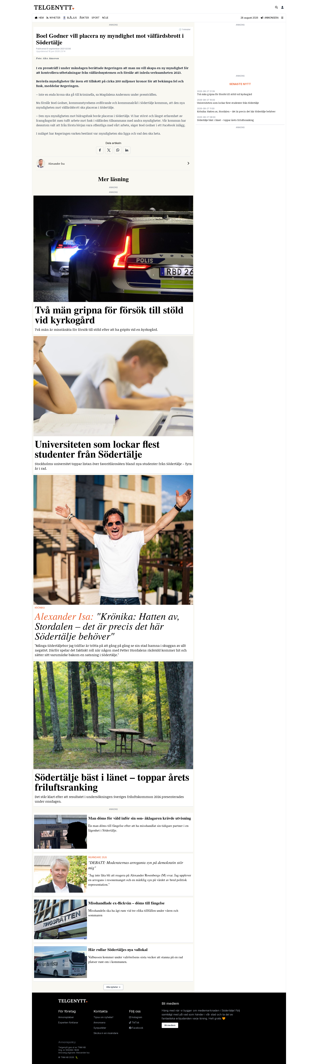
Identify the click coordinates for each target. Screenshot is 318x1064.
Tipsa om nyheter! (103, 1017)
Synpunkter (100, 1027)
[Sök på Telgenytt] (276, 7)
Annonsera (99, 1022)
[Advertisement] (240, 50)
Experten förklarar (68, 1022)
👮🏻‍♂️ (70, 17)
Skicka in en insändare (106, 1033)
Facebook (137, 1027)
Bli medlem (169, 1025)
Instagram (136, 1017)
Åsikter (84, 17)
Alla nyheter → (113, 987)
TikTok (135, 1022)
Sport (96, 17)
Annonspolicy (67, 1042)
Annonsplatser (66, 1017)
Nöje (105, 17)
